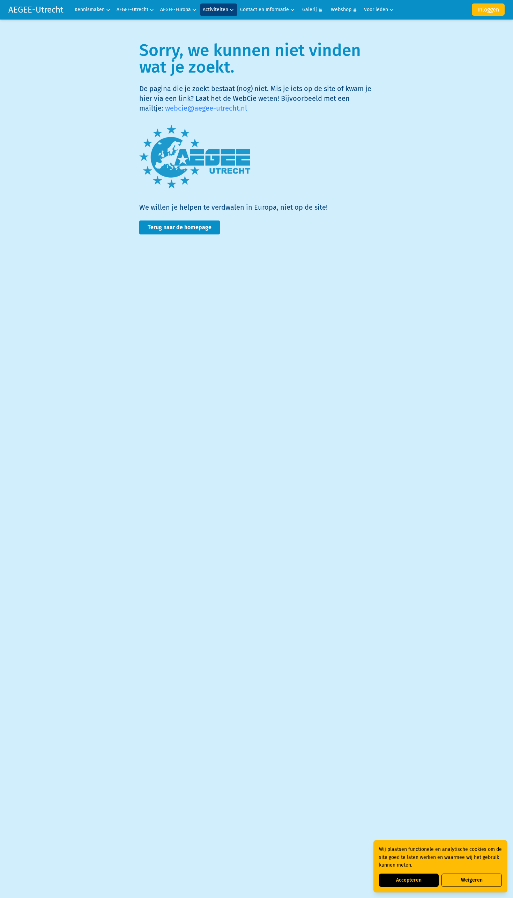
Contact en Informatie (264, 10)
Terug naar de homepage (179, 227)
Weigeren (472, 880)
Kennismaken (90, 10)
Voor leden (376, 10)
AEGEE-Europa (175, 10)
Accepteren (409, 880)
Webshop (341, 10)
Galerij (309, 10)
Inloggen (488, 9)
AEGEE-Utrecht (36, 10)
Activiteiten (215, 10)
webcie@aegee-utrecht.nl (206, 108)
